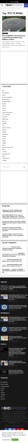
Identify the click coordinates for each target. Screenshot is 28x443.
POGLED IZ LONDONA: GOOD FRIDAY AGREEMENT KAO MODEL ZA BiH (13, 271)
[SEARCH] (24, 167)
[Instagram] (14, 429)
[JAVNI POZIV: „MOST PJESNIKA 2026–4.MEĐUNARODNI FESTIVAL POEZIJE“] (4, 288)
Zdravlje (4, 160)
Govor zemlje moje (7, 112)
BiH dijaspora (5, 33)
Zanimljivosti (5, 158)
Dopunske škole (6, 101)
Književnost (5, 119)
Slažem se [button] (14, 439)
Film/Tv (4, 105)
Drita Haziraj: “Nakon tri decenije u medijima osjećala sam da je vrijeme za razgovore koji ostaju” (14, 223)
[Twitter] (10, 429)
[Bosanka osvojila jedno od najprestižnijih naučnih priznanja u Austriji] (4, 338)
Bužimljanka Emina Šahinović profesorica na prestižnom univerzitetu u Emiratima (13, 255)
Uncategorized (6, 153)
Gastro (4, 110)
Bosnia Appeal (6, 99)
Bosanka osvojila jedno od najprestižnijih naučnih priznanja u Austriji (18, 338)
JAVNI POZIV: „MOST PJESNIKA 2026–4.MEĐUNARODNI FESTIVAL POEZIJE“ (18, 287)
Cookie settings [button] (6, 439)
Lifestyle (4, 123)
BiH (3, 90)
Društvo (4, 103)
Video (3, 156)
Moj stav (4, 130)
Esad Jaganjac (6, 269)
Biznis (3, 95)
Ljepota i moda (6, 127)
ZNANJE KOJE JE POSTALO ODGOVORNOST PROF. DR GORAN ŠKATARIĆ (17, 363)
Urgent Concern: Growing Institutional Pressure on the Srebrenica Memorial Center (16, 372)
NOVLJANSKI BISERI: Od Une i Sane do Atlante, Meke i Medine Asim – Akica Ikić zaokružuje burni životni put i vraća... (18, 297)
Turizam (4, 151)
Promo (4, 138)
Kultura (4, 121)
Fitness (4, 108)
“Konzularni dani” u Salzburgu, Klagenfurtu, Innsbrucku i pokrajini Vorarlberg (12, 248)
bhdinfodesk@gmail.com (17, 425)
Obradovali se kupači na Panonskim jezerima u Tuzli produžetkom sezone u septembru (12, 229)
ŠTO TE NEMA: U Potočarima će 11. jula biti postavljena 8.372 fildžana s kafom (13, 37)
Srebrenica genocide (7, 147)
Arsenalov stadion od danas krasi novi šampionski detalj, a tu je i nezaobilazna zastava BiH (13, 235)
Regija (3, 140)
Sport (3, 145)
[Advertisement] (14, 67)
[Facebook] (6, 429)
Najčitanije (5, 134)
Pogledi (4, 136)
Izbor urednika (6, 114)
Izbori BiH (4, 116)
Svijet (3, 149)
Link (3, 125)
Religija (4, 143)
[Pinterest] (18, 429)
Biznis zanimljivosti (7, 97)
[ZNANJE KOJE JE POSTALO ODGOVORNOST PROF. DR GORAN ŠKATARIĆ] (4, 363)
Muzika (4, 132)
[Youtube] (22, 429)
